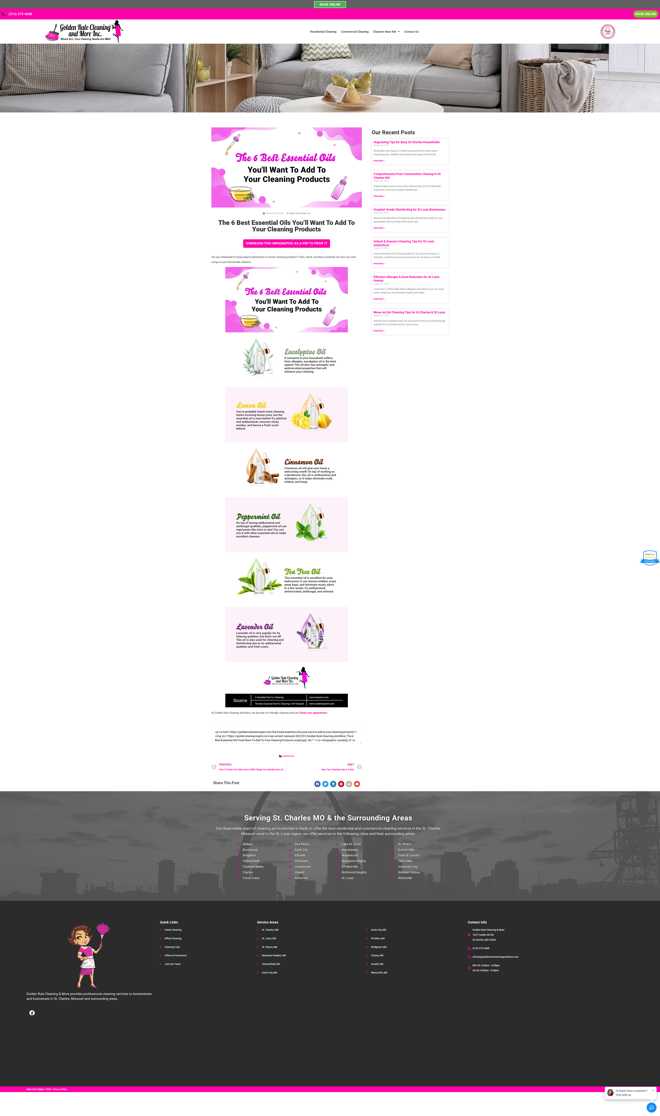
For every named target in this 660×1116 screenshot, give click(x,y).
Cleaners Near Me (384, 31)
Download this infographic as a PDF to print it (286, 243)
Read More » (379, 161)
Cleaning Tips (288, 756)
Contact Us (411, 31)
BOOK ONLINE (330, 5)
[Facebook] (31, 1012)
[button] (317, 784)
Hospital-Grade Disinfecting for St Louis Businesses (409, 209)
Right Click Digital (34, 1089)
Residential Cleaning (323, 31)
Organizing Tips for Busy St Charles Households (406, 142)
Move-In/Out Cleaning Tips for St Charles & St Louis (409, 312)
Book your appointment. (314, 712)
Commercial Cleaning (355, 31)
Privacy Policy (60, 1089)
